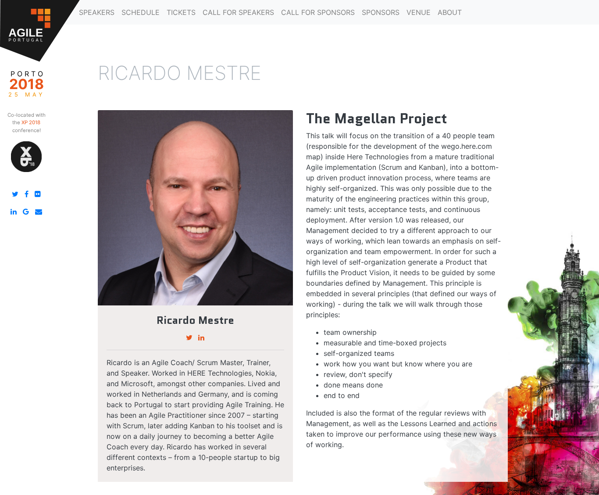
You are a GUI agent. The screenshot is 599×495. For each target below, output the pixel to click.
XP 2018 (30, 122)
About (450, 12)
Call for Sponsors (318, 12)
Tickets (181, 12)
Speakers (96, 12)
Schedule (140, 12)
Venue (418, 12)
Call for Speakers (238, 12)
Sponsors (380, 12)
